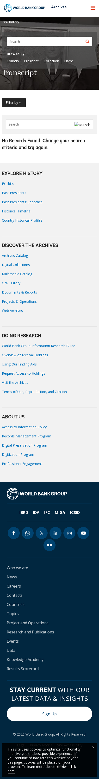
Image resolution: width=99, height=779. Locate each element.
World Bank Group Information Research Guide (38, 346)
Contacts (15, 595)
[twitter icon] (42, 533)
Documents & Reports (19, 292)
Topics (13, 613)
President (31, 61)
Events (13, 641)
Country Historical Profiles (22, 220)
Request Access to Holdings (23, 373)
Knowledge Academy (25, 659)
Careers (14, 586)
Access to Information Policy (24, 427)
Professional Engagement (22, 463)
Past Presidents (14, 192)
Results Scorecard (23, 668)
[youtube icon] (83, 533)
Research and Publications (30, 632)
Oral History (10, 22)
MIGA (60, 512)
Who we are (17, 567)
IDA (36, 512)
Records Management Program (26, 436)
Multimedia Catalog (17, 274)
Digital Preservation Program (24, 445)
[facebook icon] (14, 533)
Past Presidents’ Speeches (22, 202)
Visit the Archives (15, 382)
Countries (16, 604)
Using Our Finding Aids (19, 364)
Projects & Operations (19, 301)
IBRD (23, 512)
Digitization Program (18, 454)
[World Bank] (37, 494)
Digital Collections (16, 264)
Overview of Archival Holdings (25, 355)
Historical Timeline (16, 211)
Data (11, 650)
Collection (51, 61)
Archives (59, 7)
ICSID (75, 512)
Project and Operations (28, 622)
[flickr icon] (49, 545)
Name (69, 61)
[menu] (92, 8)
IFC (47, 512)
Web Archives (12, 310)
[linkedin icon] (56, 533)
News (12, 577)
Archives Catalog (15, 255)
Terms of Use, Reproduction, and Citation (34, 391)
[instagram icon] (69, 533)
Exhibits (8, 183)
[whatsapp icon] (28, 533)
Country (13, 61)
